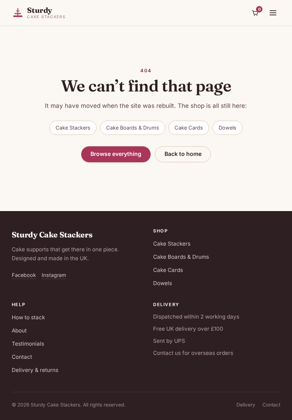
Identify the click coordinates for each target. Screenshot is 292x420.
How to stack (28, 317)
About (19, 330)
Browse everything (115, 154)
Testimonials (28, 343)
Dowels (227, 128)
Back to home (183, 154)
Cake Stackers (73, 128)
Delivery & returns (35, 370)
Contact (22, 356)
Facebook (24, 275)
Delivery (245, 405)
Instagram (54, 275)
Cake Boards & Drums (132, 128)
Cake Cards (188, 128)
